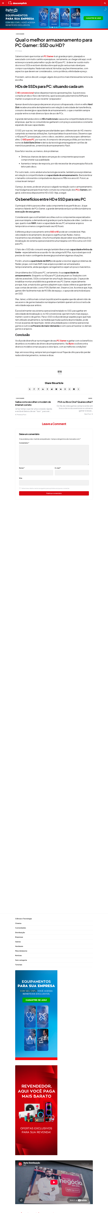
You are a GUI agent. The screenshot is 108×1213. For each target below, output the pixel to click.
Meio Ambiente (21, 951)
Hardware (19, 946)
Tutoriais (18, 965)
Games (90, 398)
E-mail (58, 468)
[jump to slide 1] (52, 27)
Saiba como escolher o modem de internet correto (33, 403)
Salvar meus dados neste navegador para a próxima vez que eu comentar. (46, 488)
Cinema (18, 923)
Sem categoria (21, 960)
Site (20, 478)
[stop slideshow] (56, 27)
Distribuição (20, 932)
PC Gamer (48, 56)
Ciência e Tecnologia (23, 919)
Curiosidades (20, 34)
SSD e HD (54, 231)
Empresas (19, 937)
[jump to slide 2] (54, 27)
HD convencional (25, 92)
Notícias (18, 955)
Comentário (24, 443)
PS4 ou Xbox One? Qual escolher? (75, 401)
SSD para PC (28, 139)
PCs (78, 189)
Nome (22, 468)
